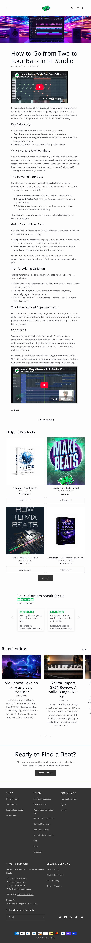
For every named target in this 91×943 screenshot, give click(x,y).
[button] (7, 8)
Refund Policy (53, 869)
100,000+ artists (25, 894)
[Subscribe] (42, 917)
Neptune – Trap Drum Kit (25, 488)
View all (45, 578)
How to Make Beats (41, 824)
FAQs (35, 846)
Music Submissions (69, 799)
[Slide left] (40, 736)
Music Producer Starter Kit (43, 811)
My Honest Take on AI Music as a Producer (21, 687)
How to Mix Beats (41, 829)
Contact (64, 810)
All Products (11, 815)
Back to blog (47, 419)
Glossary (37, 852)
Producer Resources (42, 799)
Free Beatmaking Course (44, 818)
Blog (35, 841)
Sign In (63, 804)
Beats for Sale (45, 772)
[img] (46, 600)
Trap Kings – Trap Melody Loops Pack (66, 558)
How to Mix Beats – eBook (25, 558)
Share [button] (16, 410)
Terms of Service (54, 886)
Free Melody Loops (14, 810)
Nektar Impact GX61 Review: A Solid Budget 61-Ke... (63, 689)
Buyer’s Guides (40, 804)
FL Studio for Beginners (43, 835)
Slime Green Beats (48, 938)
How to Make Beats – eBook (65, 488)
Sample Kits (11, 804)
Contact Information (56, 875)
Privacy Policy (53, 880)
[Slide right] (50, 736)
